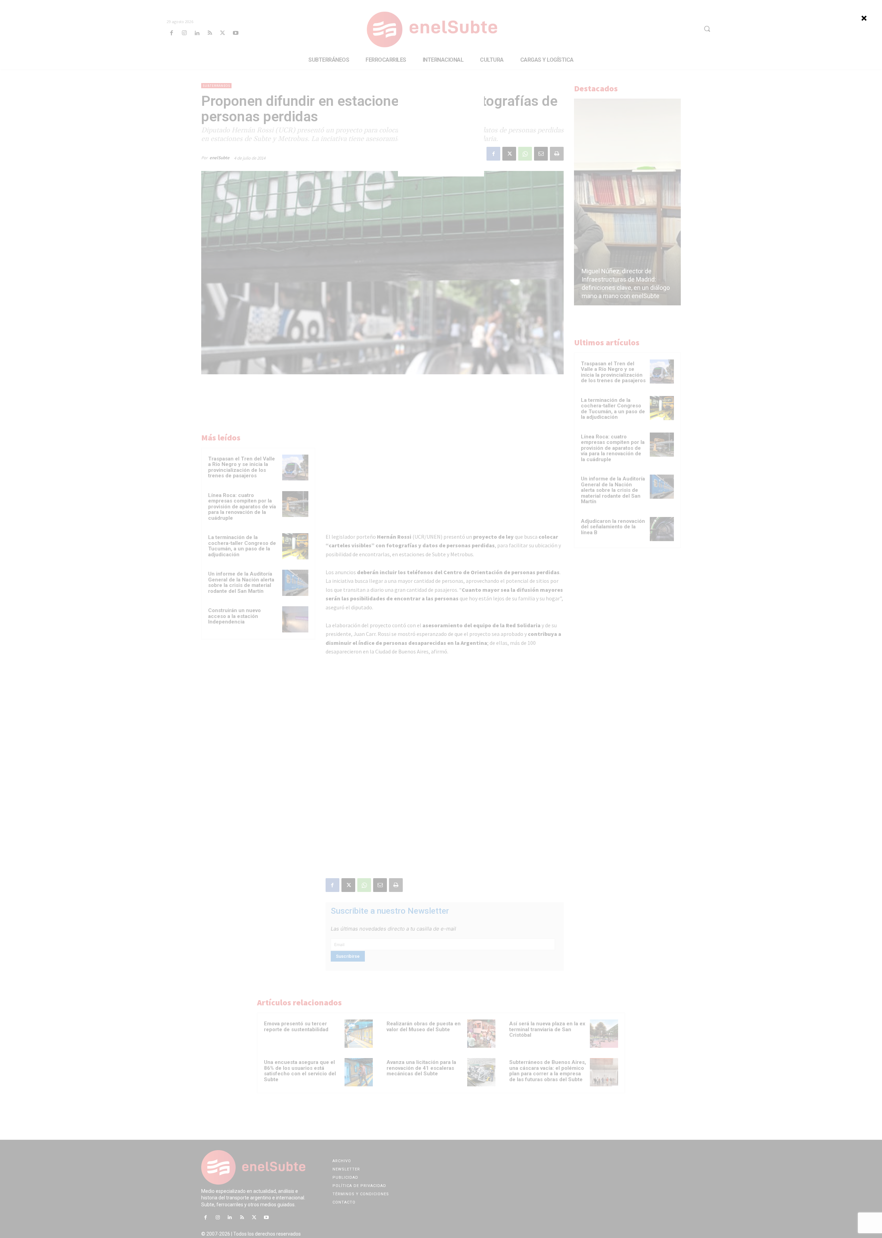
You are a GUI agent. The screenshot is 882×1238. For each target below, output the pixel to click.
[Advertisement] (441, 133)
